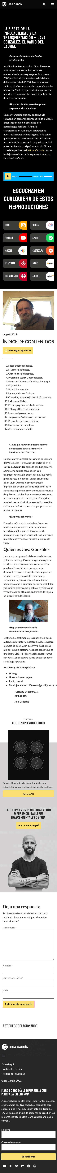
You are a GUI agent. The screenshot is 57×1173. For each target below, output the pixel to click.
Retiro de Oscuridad (14, 466)
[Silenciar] (41, 176)
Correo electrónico (13, 978)
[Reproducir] (8, 176)
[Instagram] (10, 1166)
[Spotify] (35, 1166)
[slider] (48, 176)
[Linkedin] (23, 1166)
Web (5, 990)
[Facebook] (29, 1166)
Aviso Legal (8, 1064)
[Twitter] (17, 1166)
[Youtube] (4, 1166)
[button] (44, 4)
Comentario (9, 927)
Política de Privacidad (13, 1073)
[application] (28, 176)
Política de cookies (12, 1068)
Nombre (8, 965)
